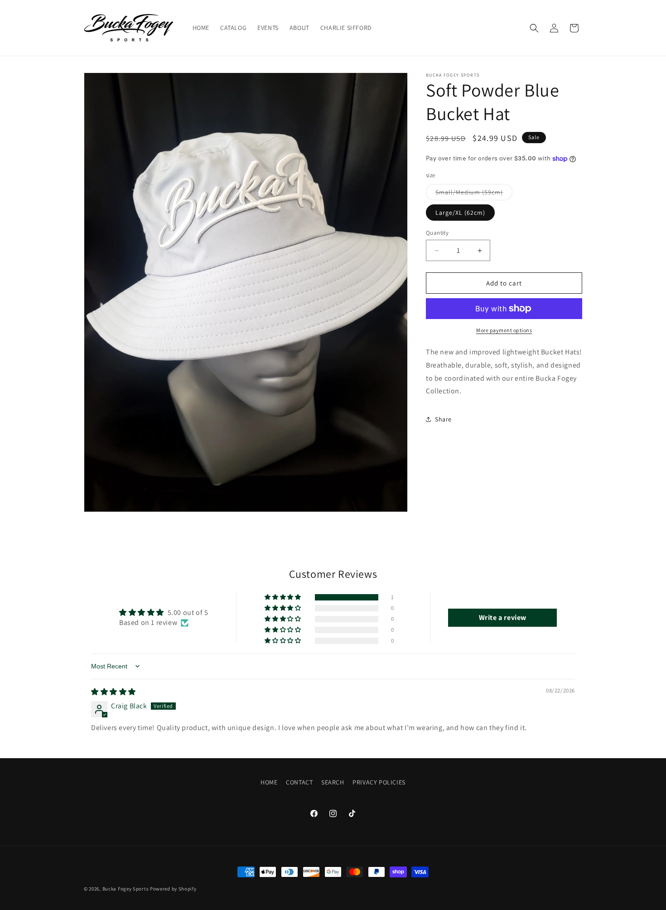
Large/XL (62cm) (460, 212)
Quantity (437, 233)
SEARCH (332, 782)
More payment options (504, 330)
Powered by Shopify (173, 889)
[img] (113, 692)
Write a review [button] (502, 617)
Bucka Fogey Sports (125, 889)
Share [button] (443, 419)
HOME (269, 782)
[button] (534, 28)
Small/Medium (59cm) (473, 194)
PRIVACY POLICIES (378, 782)
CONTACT (299, 782)
